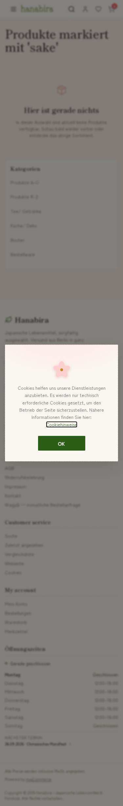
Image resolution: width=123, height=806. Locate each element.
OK (61, 443)
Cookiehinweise (61, 424)
